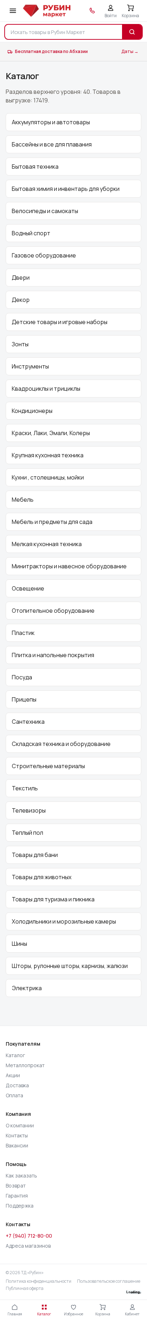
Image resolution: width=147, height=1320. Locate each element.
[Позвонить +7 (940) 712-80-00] (92, 11)
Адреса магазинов (28, 1245)
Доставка (17, 1085)
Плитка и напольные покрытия (53, 655)
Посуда (22, 677)
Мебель (23, 500)
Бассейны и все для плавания (52, 144)
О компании (20, 1125)
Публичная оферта (25, 1288)
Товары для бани (35, 855)
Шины (19, 944)
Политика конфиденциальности (38, 1281)
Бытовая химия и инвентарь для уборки (66, 189)
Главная (14, 1313)
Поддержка (20, 1205)
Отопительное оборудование (53, 611)
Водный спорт (31, 233)
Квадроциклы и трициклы (46, 388)
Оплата (14, 1095)
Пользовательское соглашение (108, 1281)
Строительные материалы (48, 766)
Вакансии (17, 1145)
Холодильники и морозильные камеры (64, 921)
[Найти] (132, 32)
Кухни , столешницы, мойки (48, 477)
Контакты (17, 1135)
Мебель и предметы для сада (52, 522)
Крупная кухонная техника (47, 455)
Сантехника (28, 722)
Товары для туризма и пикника (53, 899)
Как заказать (21, 1175)
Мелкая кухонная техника (47, 544)
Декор (21, 300)
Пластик (23, 633)
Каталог (15, 1055)
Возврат (16, 1185)
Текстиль (25, 788)
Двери (21, 277)
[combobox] (63, 32)
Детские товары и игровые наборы (59, 322)
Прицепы (24, 699)
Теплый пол (27, 833)
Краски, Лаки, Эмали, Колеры (51, 433)
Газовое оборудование (44, 255)
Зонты (20, 344)
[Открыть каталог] (13, 11)
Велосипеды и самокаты (45, 211)
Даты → (129, 51)
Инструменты (30, 366)
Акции (13, 1075)
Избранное (73, 1313)
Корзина (102, 1313)
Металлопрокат (25, 1065)
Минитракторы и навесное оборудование (69, 566)
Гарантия (17, 1195)
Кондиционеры (32, 411)
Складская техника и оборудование (61, 744)
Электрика (27, 988)
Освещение (28, 588)
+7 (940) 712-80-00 (29, 1235)
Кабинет (132, 1313)
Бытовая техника (35, 166)
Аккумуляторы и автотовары (51, 122)
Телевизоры (29, 810)
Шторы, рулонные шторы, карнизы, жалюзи (70, 966)
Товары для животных (41, 877)
